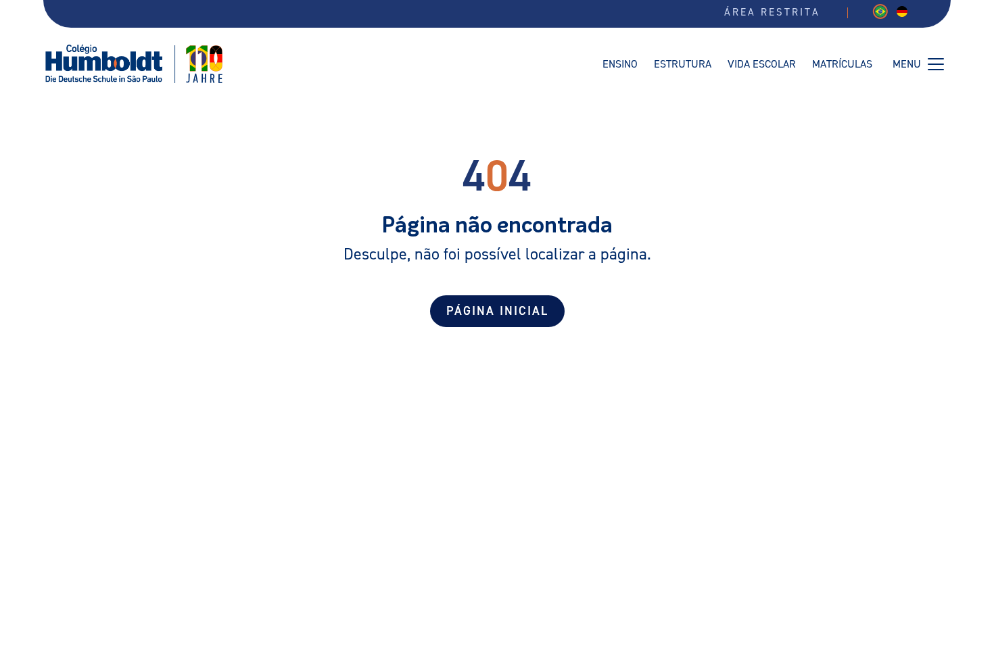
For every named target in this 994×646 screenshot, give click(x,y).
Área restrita (772, 12)
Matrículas (842, 64)
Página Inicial (497, 311)
